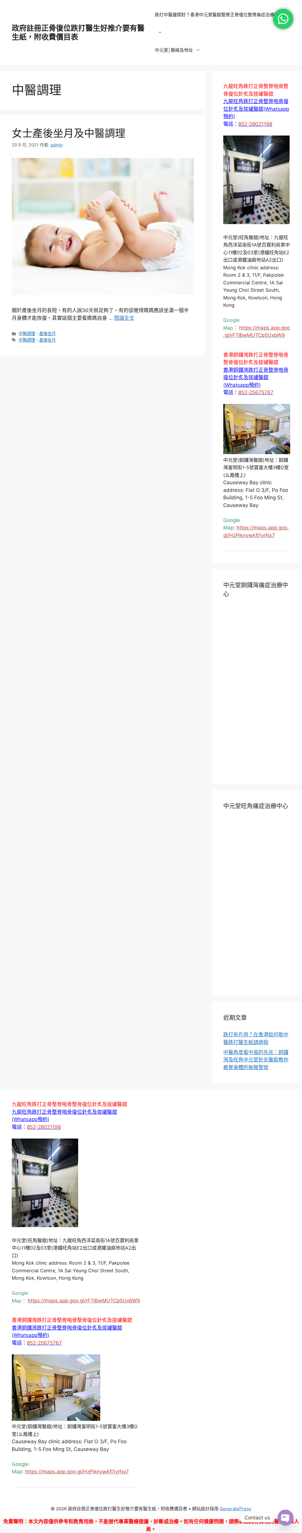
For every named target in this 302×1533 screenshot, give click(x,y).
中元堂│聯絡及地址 (174, 50)
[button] (256, 108)
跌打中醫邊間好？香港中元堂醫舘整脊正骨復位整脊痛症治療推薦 (219, 14)
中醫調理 (27, 333)
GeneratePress (235, 1508)
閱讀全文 (124, 318)
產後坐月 (47, 333)
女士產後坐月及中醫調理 (68, 133)
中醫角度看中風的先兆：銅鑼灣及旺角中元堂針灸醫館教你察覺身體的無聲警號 (255, 1059)
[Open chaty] (285, 1518)
